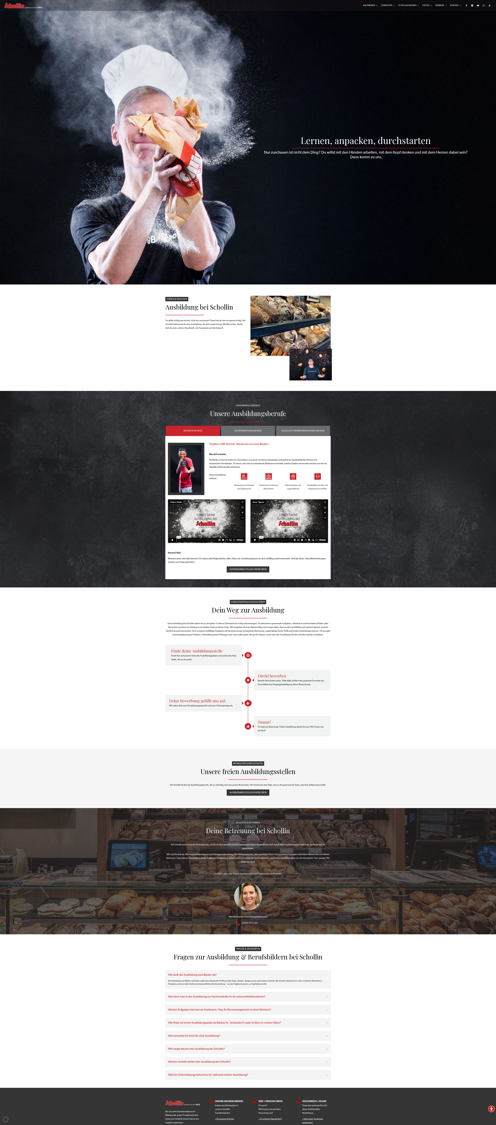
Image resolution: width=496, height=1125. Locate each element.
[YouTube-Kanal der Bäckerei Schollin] (478, 5)
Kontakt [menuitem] (454, 5)
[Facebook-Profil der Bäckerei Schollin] (466, 5)
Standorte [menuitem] (386, 5)
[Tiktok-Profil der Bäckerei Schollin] (489, 5)
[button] (248, 917)
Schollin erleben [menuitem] (407, 5)
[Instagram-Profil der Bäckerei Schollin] (472, 5)
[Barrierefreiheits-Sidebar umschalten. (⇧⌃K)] (491, 1109)
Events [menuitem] (426, 5)
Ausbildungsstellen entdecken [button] (248, 569)
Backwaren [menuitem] (369, 5)
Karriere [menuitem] (439, 5)
